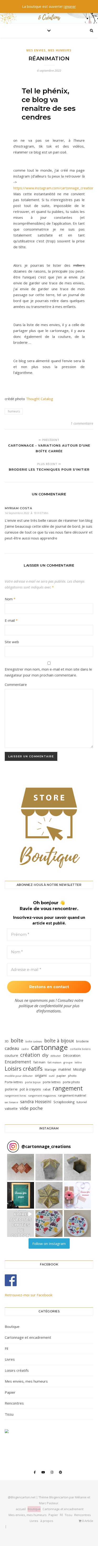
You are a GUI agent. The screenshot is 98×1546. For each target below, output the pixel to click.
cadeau (12, 1048)
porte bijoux (33, 1082)
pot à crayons (30, 1089)
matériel (64, 1069)
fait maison (54, 1062)
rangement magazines (42, 1095)
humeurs (14, 411)
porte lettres (52, 1082)
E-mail (11, 620)
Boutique (12, 1326)
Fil (6, 1348)
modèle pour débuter (19, 1076)
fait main (39, 1062)
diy (45, 1055)
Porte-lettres (14, 1082)
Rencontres (14, 1403)
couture (11, 1055)
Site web (12, 641)
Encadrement (18, 1062)
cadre (25, 1049)
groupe (68, 1062)
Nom (10, 599)
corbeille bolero (80, 1049)
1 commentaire (82, 423)
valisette (11, 1108)
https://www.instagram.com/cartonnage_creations (54, 188)
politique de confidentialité (41, 1005)
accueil (21, 1509)
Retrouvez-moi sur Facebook (28, 1295)
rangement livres (15, 1095)
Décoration (71, 1055)
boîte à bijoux (59, 1041)
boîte (17, 1040)
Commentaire (16, 684)
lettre (78, 1062)
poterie (11, 1089)
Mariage (50, 1069)
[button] (20, 1167)
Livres (10, 1359)
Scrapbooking (64, 1102)
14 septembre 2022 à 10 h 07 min (26, 513)
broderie (82, 1041)
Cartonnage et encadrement (28, 1337)
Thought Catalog (39, 398)
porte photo (71, 1082)
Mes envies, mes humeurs (48, 50)
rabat (46, 1089)
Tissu (9, 1414)
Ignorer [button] (70, 6)
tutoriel (82, 1102)
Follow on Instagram (49, 1243)
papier (61, 1075)
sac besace (11, 1102)
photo (72, 1075)
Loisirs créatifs (24, 1068)
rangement (68, 1088)
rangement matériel (72, 1095)
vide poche (31, 1108)
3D (7, 1041)
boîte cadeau (33, 1041)
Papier (10, 1392)
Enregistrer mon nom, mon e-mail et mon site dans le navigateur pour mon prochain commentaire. (48, 672)
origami (41, 1075)
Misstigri (79, 1069)
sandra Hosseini (35, 1101)
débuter (55, 1055)
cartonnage (49, 1047)
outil (51, 1076)
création (30, 1055)
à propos (46, 1521)
